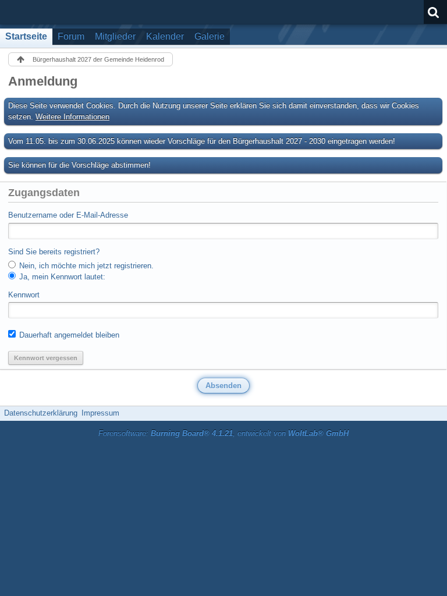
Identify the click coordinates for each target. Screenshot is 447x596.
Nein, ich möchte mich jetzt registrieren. (85, 265)
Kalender (165, 36)
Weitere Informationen (72, 116)
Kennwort (24, 294)
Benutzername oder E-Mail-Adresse (68, 215)
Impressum (100, 413)
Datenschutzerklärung (40, 413)
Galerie (209, 36)
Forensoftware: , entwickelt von (223, 433)
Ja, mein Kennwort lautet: (61, 276)
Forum (71, 36)
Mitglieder (115, 36)
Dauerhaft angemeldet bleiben (68, 335)
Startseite (26, 36)
